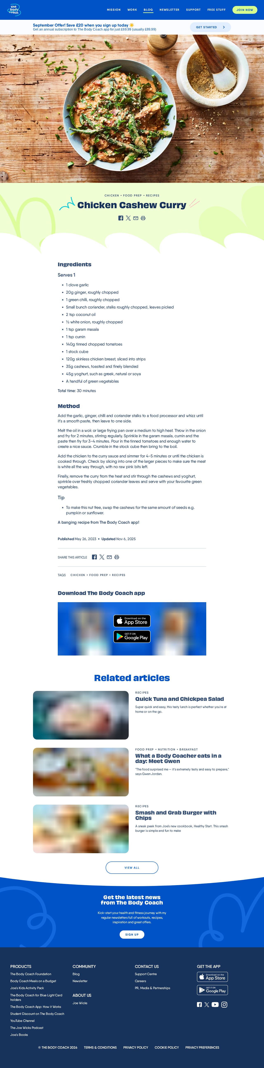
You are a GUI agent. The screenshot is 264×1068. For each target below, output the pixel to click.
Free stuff (216, 10)
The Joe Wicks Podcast (26, 1028)
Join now (245, 10)
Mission (114, 10)
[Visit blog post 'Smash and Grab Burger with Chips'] (81, 829)
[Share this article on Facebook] (120, 218)
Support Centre (146, 974)
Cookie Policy (167, 1047)
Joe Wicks (80, 1003)
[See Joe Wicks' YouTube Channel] (215, 1005)
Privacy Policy (135, 1047)
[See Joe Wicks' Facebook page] (199, 1005)
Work (132, 10)
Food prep (132, 195)
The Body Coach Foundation (30, 974)
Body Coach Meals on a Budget (33, 981)
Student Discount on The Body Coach (37, 1014)
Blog (148, 10)
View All (132, 867)
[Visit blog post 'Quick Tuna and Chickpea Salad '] (81, 715)
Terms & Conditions (100, 1047)
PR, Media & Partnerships (152, 988)
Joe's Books (19, 1035)
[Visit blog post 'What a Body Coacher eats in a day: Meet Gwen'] (81, 772)
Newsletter (170, 10)
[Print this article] (143, 218)
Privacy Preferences (202, 1047)
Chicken (112, 195)
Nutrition (166, 749)
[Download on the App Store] (132, 621)
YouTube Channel (22, 1021)
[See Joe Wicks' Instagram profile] (224, 1005)
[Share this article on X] (128, 218)
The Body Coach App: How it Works (35, 1007)
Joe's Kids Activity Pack (27, 988)
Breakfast (188, 749)
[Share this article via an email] (135, 218)
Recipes (153, 195)
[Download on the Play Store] (132, 636)
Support (193, 10)
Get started (206, 27)
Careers (140, 981)
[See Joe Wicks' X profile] (206, 1005)
